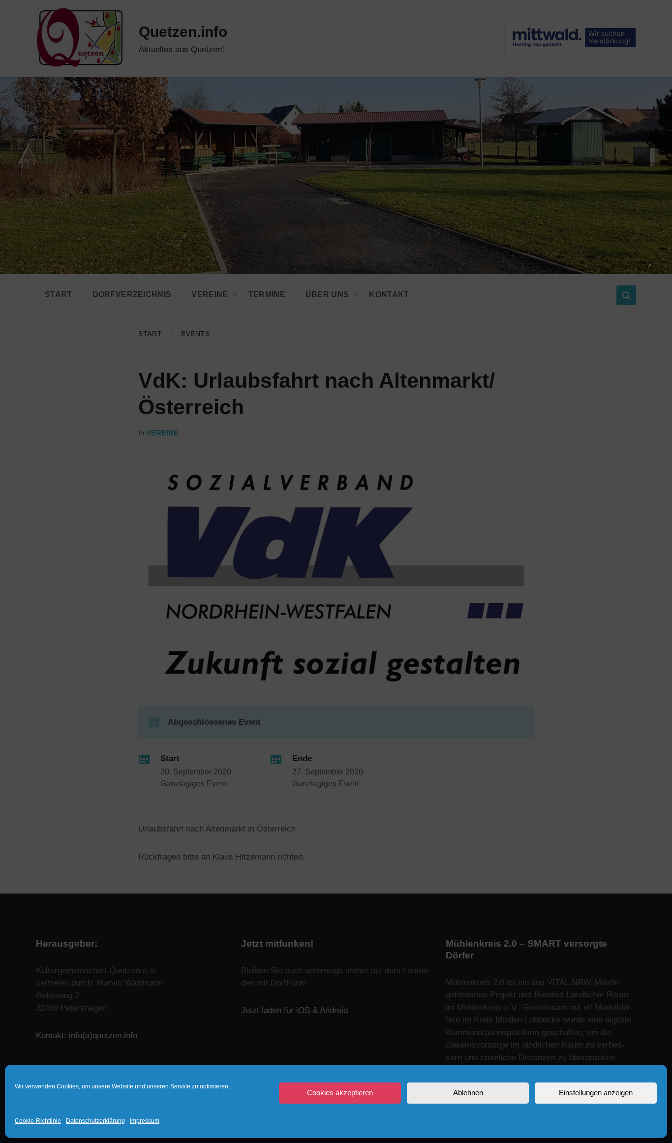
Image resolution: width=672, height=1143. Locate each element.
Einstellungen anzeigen (596, 1092)
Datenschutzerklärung (95, 1120)
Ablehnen (468, 1092)
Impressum (144, 1120)
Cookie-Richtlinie (38, 1120)
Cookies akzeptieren (340, 1092)
